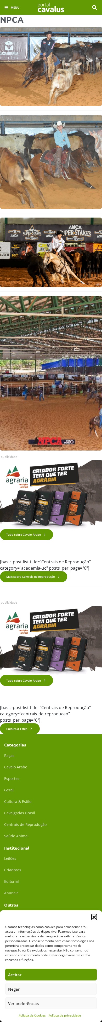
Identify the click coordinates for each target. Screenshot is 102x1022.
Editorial (11, 881)
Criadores (12, 869)
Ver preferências (23, 1003)
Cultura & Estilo (16, 729)
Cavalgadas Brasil (19, 812)
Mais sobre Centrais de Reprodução (30, 577)
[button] (94, 916)
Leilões (10, 858)
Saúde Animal (16, 835)
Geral (9, 789)
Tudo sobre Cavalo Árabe (23, 534)
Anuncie (11, 892)
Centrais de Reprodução (25, 824)
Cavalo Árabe (15, 766)
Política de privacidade (64, 1015)
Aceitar (14, 974)
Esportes (11, 778)
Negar (14, 989)
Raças (9, 755)
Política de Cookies (32, 1015)
